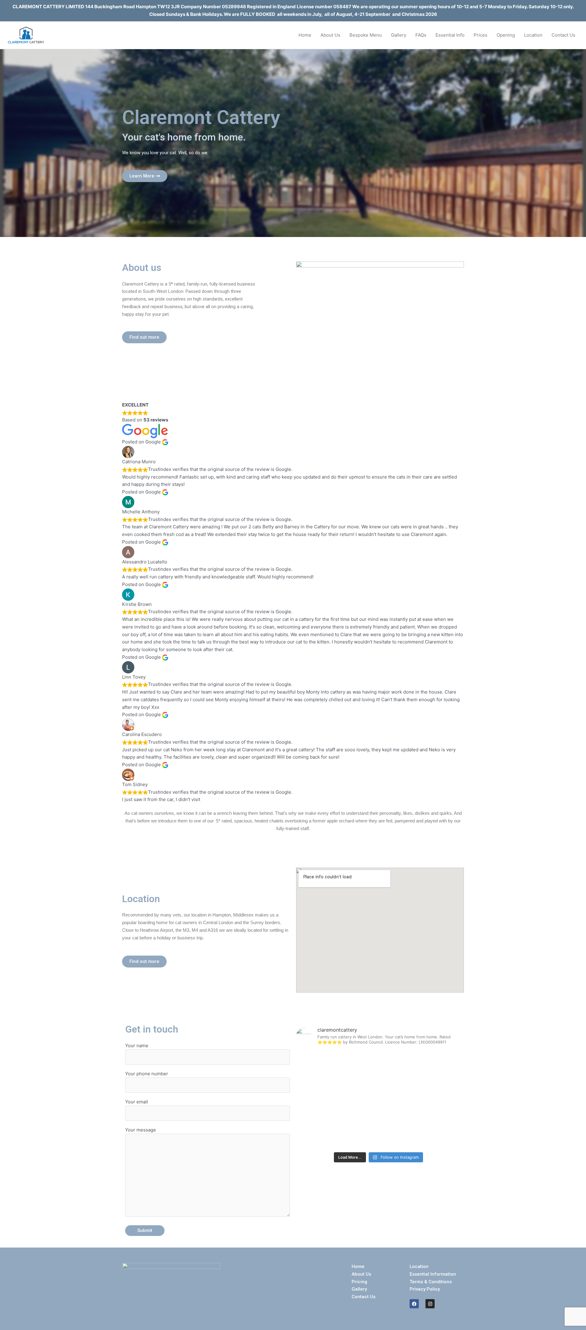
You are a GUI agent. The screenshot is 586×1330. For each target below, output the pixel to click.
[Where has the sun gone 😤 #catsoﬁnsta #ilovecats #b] (434, 1099)
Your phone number (146, 1074)
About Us (330, 35)
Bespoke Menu (365, 35)
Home (304, 35)
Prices (480, 35)
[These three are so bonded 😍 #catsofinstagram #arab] (434, 1132)
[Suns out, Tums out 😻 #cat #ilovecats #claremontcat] (378, 1099)
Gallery (398, 35)
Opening (506, 35)
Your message (140, 1130)
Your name (136, 1045)
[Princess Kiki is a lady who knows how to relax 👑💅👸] (434, 1067)
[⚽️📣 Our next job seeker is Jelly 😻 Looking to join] (322, 1067)
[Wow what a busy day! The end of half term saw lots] (378, 1132)
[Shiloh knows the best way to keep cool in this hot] (322, 1099)
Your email (136, 1102)
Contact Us (563, 35)
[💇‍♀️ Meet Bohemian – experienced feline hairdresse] (378, 1067)
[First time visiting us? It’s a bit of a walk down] (322, 1132)
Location (533, 35)
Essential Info (450, 35)
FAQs (420, 35)
